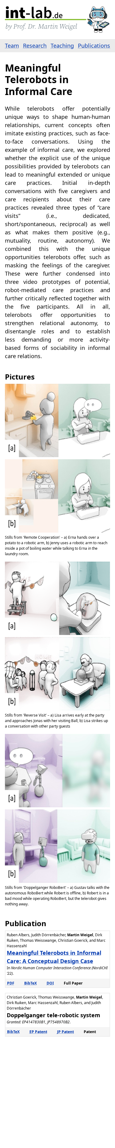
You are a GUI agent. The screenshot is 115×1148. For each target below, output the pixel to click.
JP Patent (65, 1031)
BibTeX (30, 983)
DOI (50, 983)
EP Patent (38, 1031)
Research (35, 45)
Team (12, 45)
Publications (94, 45)
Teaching (62, 45)
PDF (10, 983)
